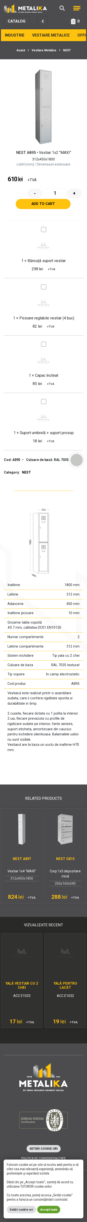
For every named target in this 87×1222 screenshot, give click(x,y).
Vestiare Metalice (51, 35)
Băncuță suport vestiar (47, 260)
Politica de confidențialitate (43, 1158)
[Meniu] (77, 8)
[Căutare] (62, 8)
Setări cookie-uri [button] (43, 1148)
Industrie (14, 35)
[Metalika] (25, 8)
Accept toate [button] (48, 1209)
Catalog (16, 21)
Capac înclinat (46, 375)
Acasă (20, 50)
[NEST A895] (43, 106)
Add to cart (43, 204)
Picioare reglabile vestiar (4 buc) (46, 318)
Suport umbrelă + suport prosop (47, 432)
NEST (67, 50)
